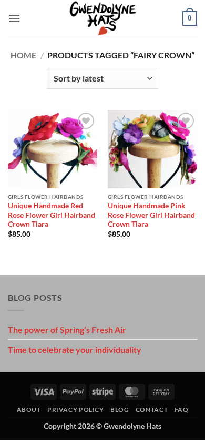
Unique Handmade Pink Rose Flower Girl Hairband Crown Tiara (151, 214)
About (29, 409)
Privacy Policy (75, 409)
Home (23, 55)
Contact (152, 409)
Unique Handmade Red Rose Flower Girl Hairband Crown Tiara (51, 214)
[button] (14, 18)
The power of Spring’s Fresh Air (67, 330)
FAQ (182, 409)
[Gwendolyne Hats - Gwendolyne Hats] (102, 18)
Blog (119, 409)
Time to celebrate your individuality (74, 350)
